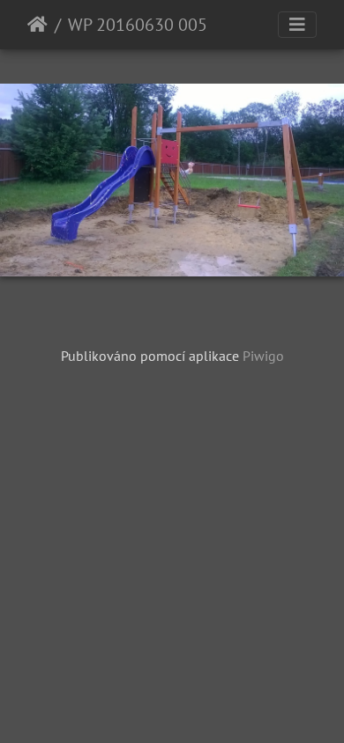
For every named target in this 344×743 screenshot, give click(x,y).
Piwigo (263, 355)
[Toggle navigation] (297, 24)
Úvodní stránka (37, 24)
